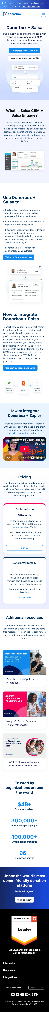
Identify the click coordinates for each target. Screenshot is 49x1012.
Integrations (10, 977)
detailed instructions (19, 433)
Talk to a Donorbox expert (18, 257)
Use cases (9, 970)
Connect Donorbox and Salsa (20, 368)
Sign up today (24, 899)
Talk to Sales (24, 597)
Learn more (17, 527)
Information (9, 963)
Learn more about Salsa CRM (24, 58)
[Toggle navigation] (43, 14)
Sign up (24, 548)
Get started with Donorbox (24, 50)
